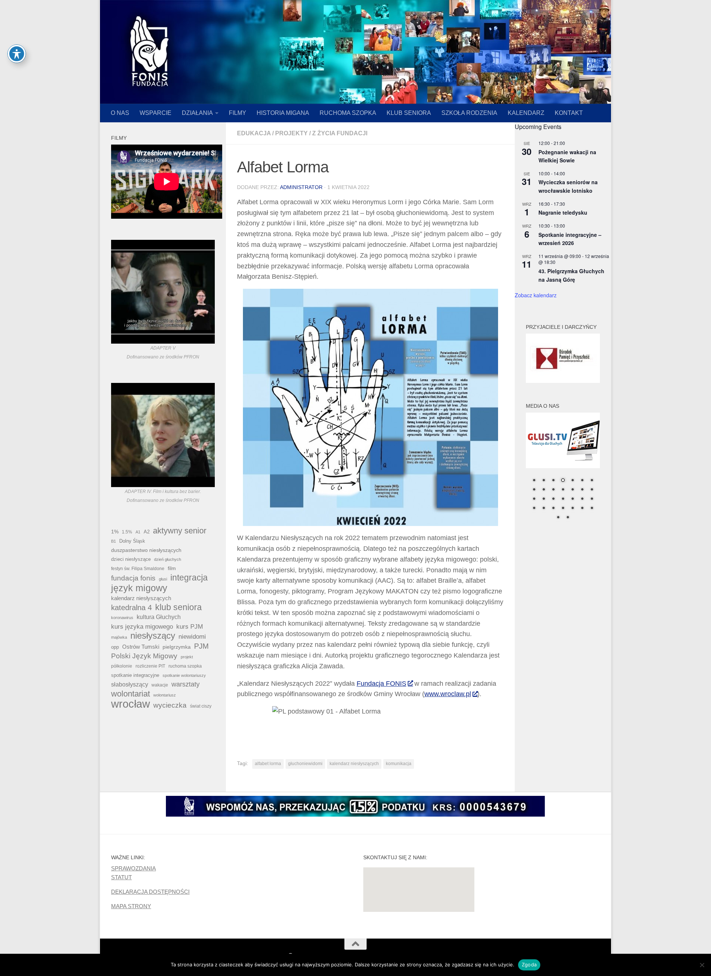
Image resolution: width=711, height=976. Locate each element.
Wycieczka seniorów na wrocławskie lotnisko (568, 186)
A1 (138, 532)
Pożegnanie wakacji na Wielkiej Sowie (567, 156)
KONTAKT (569, 113)
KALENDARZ (526, 113)
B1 (113, 541)
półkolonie (121, 666)
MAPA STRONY (131, 906)
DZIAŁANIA (197, 113)
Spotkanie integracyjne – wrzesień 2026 (569, 239)
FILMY (237, 113)
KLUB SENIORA (409, 113)
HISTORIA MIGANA (283, 113)
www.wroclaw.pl (447, 694)
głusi (163, 579)
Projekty (291, 133)
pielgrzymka (177, 647)
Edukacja (254, 133)
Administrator (301, 187)
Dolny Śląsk (132, 541)
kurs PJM (189, 626)
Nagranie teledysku (562, 212)
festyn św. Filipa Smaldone (137, 568)
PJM (201, 646)
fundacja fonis (133, 578)
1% (114, 532)
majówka (119, 637)
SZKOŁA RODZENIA (469, 113)
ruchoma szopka (185, 666)
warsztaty (185, 684)
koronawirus (122, 617)
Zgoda (529, 964)
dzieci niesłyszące (131, 559)
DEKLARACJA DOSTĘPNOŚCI (150, 892)
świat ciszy (200, 706)
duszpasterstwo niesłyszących (146, 550)
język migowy (139, 587)
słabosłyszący (129, 684)
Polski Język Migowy (144, 656)
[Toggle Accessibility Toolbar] (17, 54)
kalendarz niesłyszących (354, 763)
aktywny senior (179, 530)
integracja (189, 577)
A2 (147, 532)
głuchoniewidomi (305, 763)
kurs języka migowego (142, 626)
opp (115, 647)
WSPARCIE (155, 113)
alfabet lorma (268, 763)
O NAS (120, 113)
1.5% (127, 532)
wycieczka (170, 705)
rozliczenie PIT (150, 666)
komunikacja (398, 763)
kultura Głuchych (159, 617)
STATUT (121, 877)
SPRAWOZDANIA (133, 868)
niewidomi (192, 636)
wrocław (130, 703)
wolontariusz (164, 695)
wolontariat (130, 693)
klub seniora (178, 607)
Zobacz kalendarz (536, 295)
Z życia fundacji (339, 133)
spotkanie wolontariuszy (184, 675)
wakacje (159, 684)
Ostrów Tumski (140, 647)
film (172, 568)
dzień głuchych (167, 559)
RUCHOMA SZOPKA (348, 113)
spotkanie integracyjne (135, 675)
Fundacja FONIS (381, 683)
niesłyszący (152, 635)
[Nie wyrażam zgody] (701, 965)
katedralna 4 (131, 607)
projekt (187, 657)
